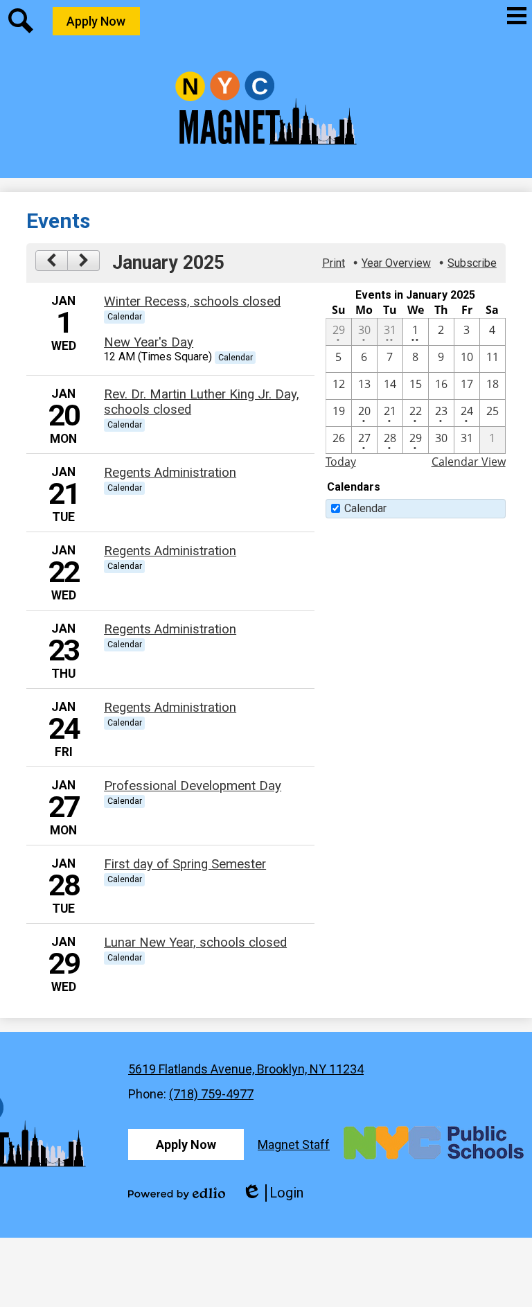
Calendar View (469, 461)
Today (341, 461)
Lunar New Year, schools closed (195, 942)
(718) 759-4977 (211, 1094)
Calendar (365, 508)
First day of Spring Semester (185, 864)
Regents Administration (170, 472)
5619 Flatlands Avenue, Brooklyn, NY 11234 (246, 1069)
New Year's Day (148, 342)
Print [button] (333, 263)
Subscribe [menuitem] (472, 263)
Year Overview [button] (396, 263)
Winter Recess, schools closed (192, 301)
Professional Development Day (192, 785)
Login (272, 1193)
